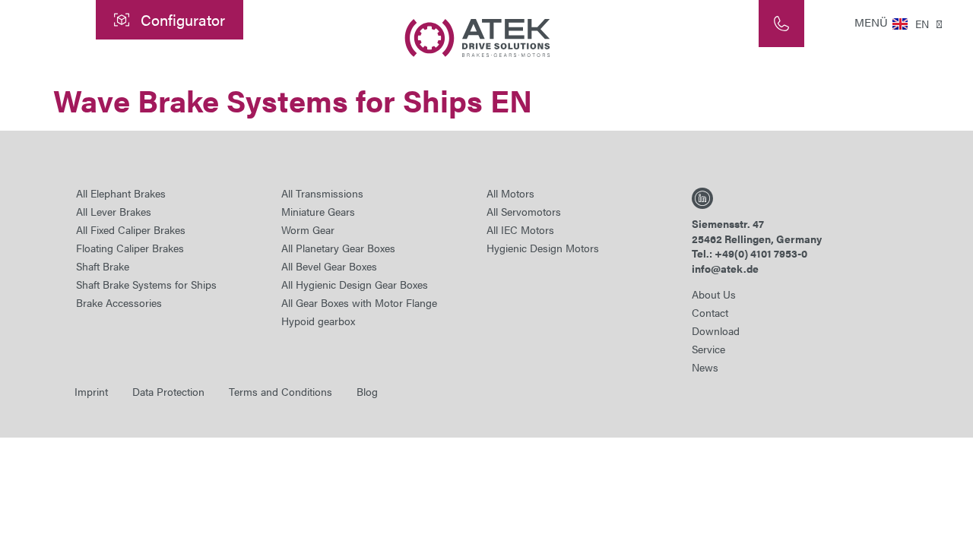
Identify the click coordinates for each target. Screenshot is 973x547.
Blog (367, 391)
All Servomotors (523, 211)
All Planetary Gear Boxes (338, 247)
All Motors (510, 193)
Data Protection (168, 391)
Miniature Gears (318, 211)
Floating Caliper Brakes (130, 247)
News (705, 367)
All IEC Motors (520, 229)
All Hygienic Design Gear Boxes (354, 284)
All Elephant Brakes (121, 193)
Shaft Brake (102, 266)
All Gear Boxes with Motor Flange (359, 302)
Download (716, 330)
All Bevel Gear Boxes (329, 266)
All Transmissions (322, 193)
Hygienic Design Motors (542, 247)
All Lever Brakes (113, 211)
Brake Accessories (119, 302)
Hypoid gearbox (318, 320)
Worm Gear (307, 229)
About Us (714, 294)
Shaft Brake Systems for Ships (146, 284)
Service (708, 348)
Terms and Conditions (280, 391)
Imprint (91, 391)
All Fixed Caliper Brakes (130, 229)
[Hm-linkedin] (702, 198)
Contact (710, 312)
